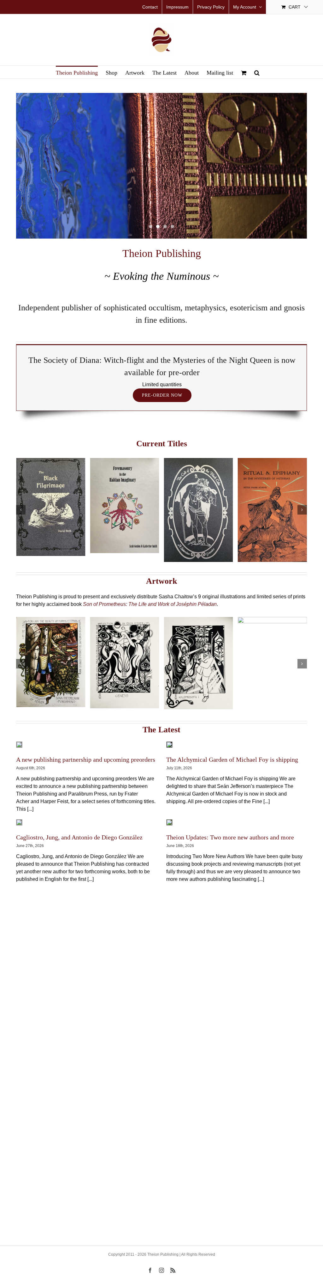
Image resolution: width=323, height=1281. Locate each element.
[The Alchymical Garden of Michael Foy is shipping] (169, 744)
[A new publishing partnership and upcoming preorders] (19, 744)
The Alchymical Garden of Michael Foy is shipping (232, 759)
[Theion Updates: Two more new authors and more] (169, 822)
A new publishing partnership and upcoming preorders (85, 759)
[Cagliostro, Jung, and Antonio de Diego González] (19, 822)
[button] (257, 72)
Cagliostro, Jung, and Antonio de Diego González (79, 837)
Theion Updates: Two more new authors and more (230, 837)
